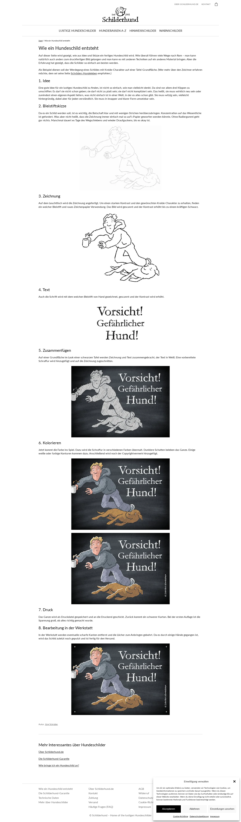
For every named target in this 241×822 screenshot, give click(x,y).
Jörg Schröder (51, 724)
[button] (234, 781)
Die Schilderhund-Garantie (54, 758)
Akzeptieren (168, 808)
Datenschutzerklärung (199, 816)
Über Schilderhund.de (51, 751)
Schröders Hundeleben (84, 73)
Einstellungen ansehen (222, 808)
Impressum (215, 816)
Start (41, 40)
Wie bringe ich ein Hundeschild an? (59, 765)
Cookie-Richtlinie (180, 816)
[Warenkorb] (216, 4)
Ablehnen (195, 808)
